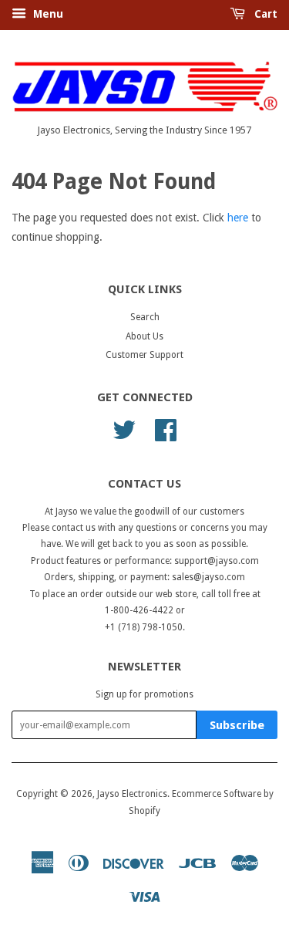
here (237, 217)
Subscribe (237, 725)
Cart (264, 14)
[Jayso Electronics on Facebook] (165, 428)
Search (145, 317)
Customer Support (144, 355)
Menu (46, 14)
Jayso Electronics (132, 793)
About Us (144, 336)
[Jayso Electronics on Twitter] (124, 428)
